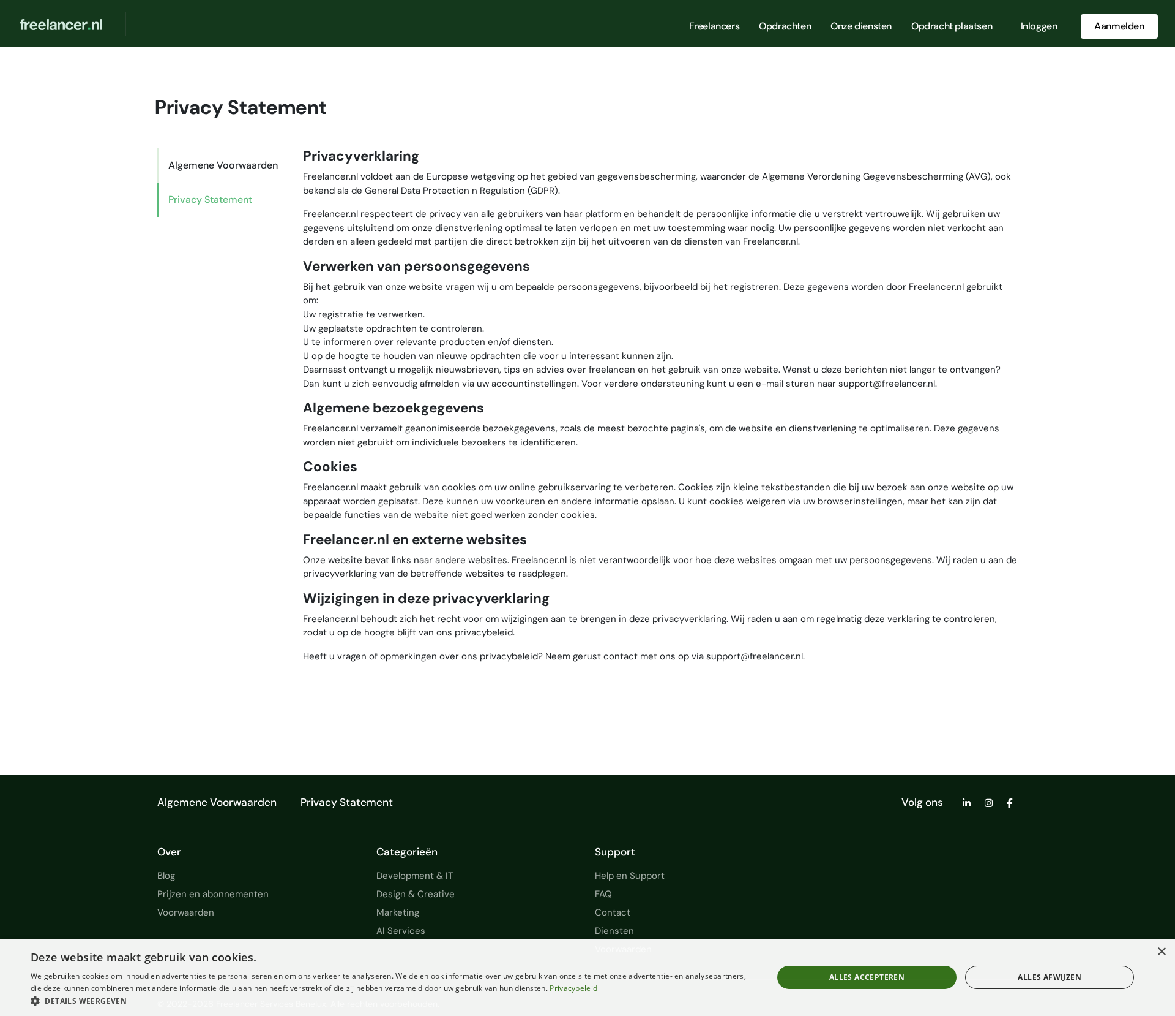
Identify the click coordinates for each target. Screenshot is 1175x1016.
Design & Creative (415, 894)
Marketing (397, 912)
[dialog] (587, 977)
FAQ (603, 894)
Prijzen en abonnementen (213, 894)
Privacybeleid (573, 988)
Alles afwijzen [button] (1049, 977)
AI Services (400, 931)
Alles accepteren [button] (867, 977)
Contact (612, 912)
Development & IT (414, 876)
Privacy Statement (210, 199)
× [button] (1161, 952)
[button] (391, 1001)
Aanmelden (1119, 26)
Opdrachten (785, 26)
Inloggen (1039, 26)
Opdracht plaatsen (951, 26)
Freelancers (714, 26)
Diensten (614, 931)
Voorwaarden (185, 912)
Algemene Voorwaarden (223, 165)
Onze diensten (861, 26)
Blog (166, 876)
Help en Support (630, 876)
